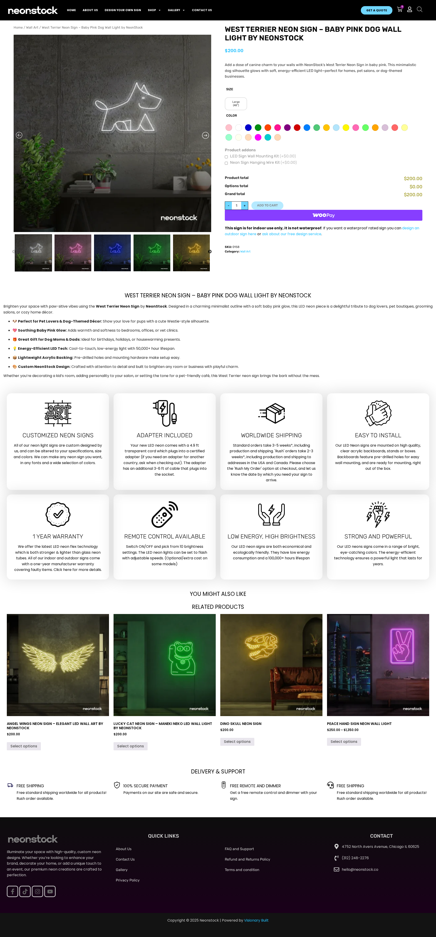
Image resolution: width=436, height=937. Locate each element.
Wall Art (32, 27)
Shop (152, 10)
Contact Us (202, 10)
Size (229, 89)
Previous (16, 252)
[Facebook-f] (12, 891)
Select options (23, 746)
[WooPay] (323, 215)
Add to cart (267, 205)
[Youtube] (50, 891)
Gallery (174, 10)
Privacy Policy (128, 880)
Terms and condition (242, 870)
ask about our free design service (291, 234)
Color (231, 115)
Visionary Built (256, 920)
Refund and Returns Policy (247, 859)
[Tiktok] (25, 891)
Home (71, 10)
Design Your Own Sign (123, 10)
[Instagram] (37, 891)
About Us (90, 10)
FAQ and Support (239, 849)
